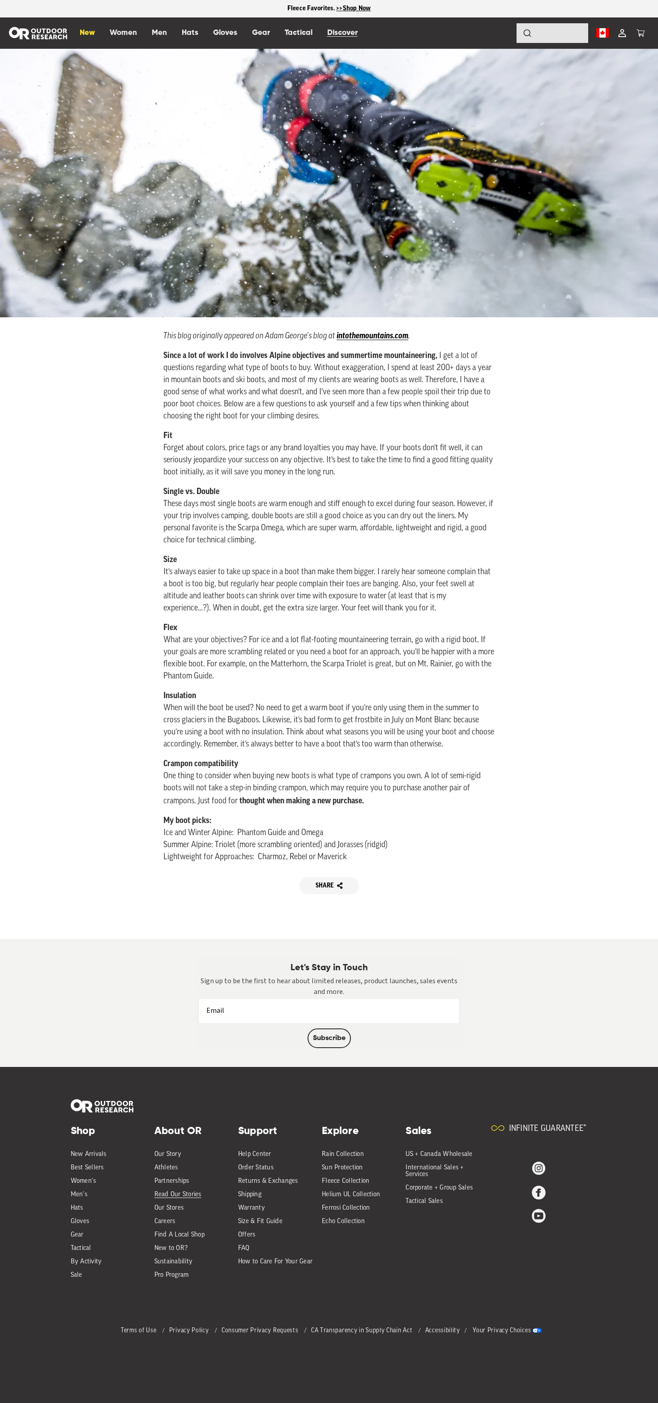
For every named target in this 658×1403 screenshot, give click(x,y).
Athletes (166, 1167)
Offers (247, 1235)
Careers (164, 1221)
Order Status (255, 1167)
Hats (77, 1208)
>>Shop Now (353, 8)
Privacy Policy (190, 1330)
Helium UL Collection (351, 1194)
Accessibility (442, 1330)
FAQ (244, 1248)
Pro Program (171, 1275)
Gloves (80, 1221)
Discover (342, 33)
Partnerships (171, 1181)
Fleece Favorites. (312, 8)
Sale (76, 1275)
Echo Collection (343, 1221)
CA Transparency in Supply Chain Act (362, 1330)
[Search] (502, 33)
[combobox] (552, 33)
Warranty (251, 1208)
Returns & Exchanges (268, 1181)
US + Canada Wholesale (439, 1154)
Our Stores (169, 1208)
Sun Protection (342, 1167)
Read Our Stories (177, 1194)
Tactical (81, 1248)
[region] (329, 8)
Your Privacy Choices (502, 1330)
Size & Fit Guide (260, 1221)
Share (324, 886)
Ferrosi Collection (346, 1208)
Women (123, 33)
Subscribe (329, 1038)
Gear (77, 1235)
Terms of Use (139, 1330)
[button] (641, 33)
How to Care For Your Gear (275, 1261)
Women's (83, 1181)
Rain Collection (343, 1154)
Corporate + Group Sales (439, 1188)
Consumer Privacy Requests (261, 1330)
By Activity (86, 1261)
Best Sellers (87, 1167)
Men (159, 33)
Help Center (254, 1154)
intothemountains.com (372, 337)
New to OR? (171, 1248)
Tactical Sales (424, 1201)
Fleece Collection (345, 1181)
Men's (79, 1194)
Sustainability (173, 1261)
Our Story (167, 1154)
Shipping (249, 1194)
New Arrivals (89, 1154)
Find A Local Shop (179, 1235)
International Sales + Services (434, 1171)
